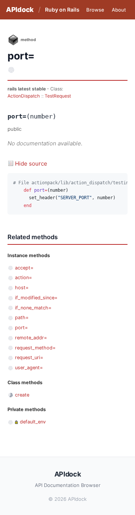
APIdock (20, 9)
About (119, 10)
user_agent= (29, 367)
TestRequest (58, 96)
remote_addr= (31, 337)
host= (21, 287)
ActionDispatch (24, 96)
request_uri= (29, 357)
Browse (95, 10)
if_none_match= (33, 308)
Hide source (31, 163)
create (22, 395)
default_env (33, 422)
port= (21, 327)
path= (21, 317)
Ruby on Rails (62, 9)
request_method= (35, 348)
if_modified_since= (36, 297)
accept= (24, 268)
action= (23, 277)
